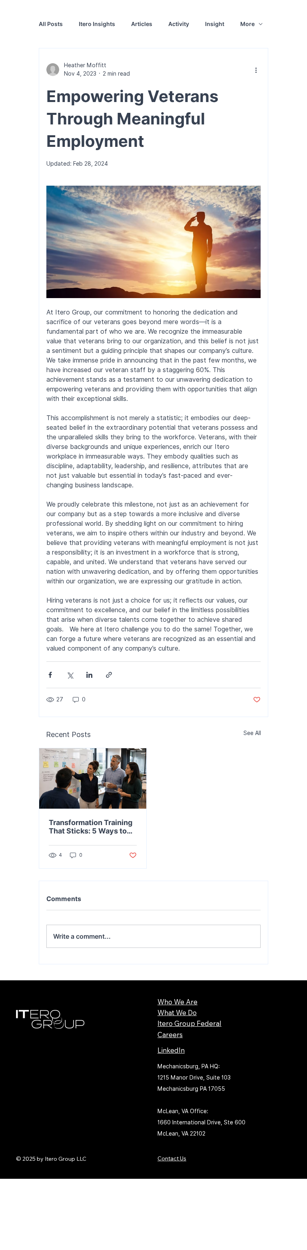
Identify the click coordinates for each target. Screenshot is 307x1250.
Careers (170, 1034)
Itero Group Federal (189, 1023)
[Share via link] (109, 675)
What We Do (177, 1012)
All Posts (51, 23)
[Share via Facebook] (50, 675)
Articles (141, 23)
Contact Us (171, 1158)
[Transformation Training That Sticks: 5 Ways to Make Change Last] (92, 778)
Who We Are (177, 1002)
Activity (178, 23)
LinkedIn (171, 1050)
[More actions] (256, 69)
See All (252, 733)
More (247, 23)
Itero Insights (97, 23)
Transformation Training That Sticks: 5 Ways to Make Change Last (90, 826)
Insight (214, 23)
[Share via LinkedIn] (89, 675)
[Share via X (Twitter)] (70, 675)
